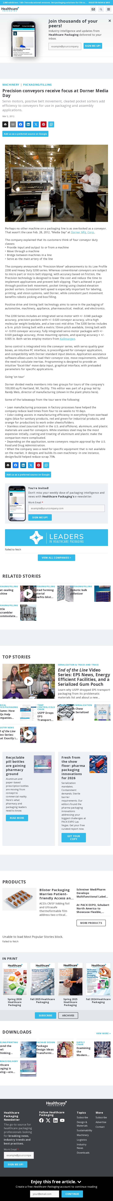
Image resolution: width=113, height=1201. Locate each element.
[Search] (101, 9)
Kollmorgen (67, 338)
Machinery (10, 84)
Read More (17, 818)
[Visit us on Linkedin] (55, 1120)
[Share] (21, 124)
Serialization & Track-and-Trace (78, 664)
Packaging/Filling (37, 84)
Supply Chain (81, 1043)
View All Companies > (56, 557)
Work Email (35, 502)
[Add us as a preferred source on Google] (51, 124)
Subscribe (45, 1015)
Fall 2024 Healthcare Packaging (98, 1001)
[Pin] (43, 124)
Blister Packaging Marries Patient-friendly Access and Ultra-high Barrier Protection (56, 894)
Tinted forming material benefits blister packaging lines (43, 593)
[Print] (5, 124)
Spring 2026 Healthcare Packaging (15, 1002)
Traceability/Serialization (75, 705)
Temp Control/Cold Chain (46, 707)
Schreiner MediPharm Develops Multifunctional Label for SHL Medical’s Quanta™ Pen (91, 893)
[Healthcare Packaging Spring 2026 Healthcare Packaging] (14, 979)
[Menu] (109, 9)
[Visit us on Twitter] (48, 1120)
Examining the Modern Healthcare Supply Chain (84, 1051)
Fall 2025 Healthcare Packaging (42, 1001)
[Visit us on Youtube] (62, 1120)
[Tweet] (36, 124)
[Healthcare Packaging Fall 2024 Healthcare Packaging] (98, 979)
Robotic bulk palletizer (78, 591)
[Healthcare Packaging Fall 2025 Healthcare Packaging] (42, 979)
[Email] (13, 124)
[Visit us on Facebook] (41, 1120)
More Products (91, 923)
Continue (72, 1194)
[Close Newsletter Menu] (110, 20)
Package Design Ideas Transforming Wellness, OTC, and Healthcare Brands (45, 1049)
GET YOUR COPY (73, 838)
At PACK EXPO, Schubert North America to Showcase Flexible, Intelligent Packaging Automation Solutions (93, 908)
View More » (103, 1033)
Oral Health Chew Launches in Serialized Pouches (74, 712)
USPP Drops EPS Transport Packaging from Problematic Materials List (45, 716)
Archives (68, 1015)
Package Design (45, 1042)
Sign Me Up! (93, 45)
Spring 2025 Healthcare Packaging (70, 1002)
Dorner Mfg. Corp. (82, 232)
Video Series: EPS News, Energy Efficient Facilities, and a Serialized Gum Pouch (84, 677)
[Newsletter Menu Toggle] (93, 9)
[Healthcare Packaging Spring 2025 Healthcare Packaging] (70, 979)
